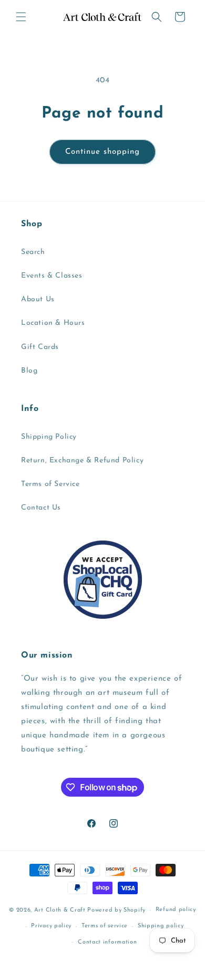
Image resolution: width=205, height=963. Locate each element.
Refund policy (176, 910)
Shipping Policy (49, 437)
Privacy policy (51, 926)
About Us (38, 299)
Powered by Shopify (116, 910)
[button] (21, 16)
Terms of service (104, 926)
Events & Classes (52, 276)
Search (33, 252)
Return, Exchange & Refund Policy (82, 460)
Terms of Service (50, 484)
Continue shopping (102, 152)
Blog (29, 371)
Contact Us (41, 508)
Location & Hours (53, 323)
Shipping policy (161, 926)
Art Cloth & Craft (60, 910)
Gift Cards (40, 347)
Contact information (107, 942)
